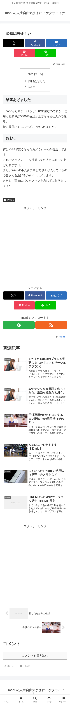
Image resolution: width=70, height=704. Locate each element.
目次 (30, 73)
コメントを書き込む (35, 655)
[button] (63, 532)
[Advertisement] (35, 246)
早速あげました (36, 81)
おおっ (31, 86)
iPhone (10, 200)
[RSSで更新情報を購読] (51, 325)
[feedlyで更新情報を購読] (19, 325)
